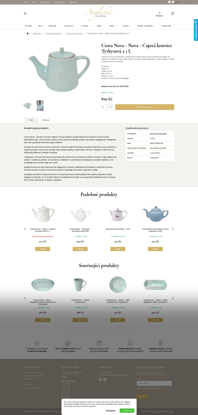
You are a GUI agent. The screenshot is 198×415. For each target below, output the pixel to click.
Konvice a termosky (158, 133)
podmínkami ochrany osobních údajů (152, 391)
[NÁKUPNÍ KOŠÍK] (169, 13)
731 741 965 (107, 372)
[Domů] (27, 33)
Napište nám (59, 2)
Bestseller (73, 2)
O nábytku (28, 385)
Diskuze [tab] (46, 120)
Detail (42, 249)
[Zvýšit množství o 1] (111, 107)
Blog (26, 2)
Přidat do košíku (146, 107)
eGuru (171, 411)
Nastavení (110, 410)
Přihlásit (142, 396)
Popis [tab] (31, 120)
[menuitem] (28, 26)
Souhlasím (128, 410)
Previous (25, 228)
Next (173, 228)
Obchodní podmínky (32, 372)
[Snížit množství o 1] (107, 107)
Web (34, 2)
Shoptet (154, 411)
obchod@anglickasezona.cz (115, 375)
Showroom (45, 2)
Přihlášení (159, 16)
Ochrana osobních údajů (34, 376)
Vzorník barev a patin (32, 388)
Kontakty (27, 379)
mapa (63, 377)
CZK (176, 2)
